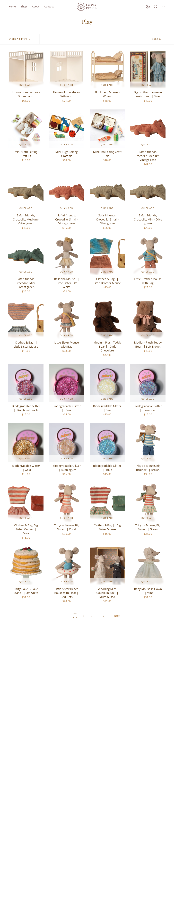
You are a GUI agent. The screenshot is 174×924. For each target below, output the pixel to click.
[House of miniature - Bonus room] (26, 69)
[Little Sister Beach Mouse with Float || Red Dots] (66, 566)
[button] (23, 7)
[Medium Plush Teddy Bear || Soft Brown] (148, 319)
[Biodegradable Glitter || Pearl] (107, 383)
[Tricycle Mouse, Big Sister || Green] (148, 502)
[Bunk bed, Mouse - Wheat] (107, 69)
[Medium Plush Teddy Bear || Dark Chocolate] (107, 319)
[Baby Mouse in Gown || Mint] (148, 566)
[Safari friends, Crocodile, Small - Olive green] (107, 192)
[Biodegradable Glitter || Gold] (26, 442)
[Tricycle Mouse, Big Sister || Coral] (66, 502)
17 (102, 615)
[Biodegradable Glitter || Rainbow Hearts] (26, 383)
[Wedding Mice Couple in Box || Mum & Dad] (107, 566)
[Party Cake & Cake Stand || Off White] (26, 566)
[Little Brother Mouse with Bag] (148, 256)
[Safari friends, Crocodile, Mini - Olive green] (148, 192)
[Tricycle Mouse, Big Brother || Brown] (148, 442)
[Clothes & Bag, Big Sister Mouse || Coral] (26, 502)
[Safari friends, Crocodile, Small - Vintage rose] (66, 192)
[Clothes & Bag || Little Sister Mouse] (26, 319)
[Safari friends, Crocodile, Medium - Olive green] (26, 192)
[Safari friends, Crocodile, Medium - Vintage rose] (148, 128)
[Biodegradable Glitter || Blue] (107, 442)
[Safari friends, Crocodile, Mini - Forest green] (26, 256)
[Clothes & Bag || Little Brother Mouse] (107, 256)
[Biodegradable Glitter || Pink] (66, 383)
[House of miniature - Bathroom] (66, 69)
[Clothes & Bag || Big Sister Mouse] (107, 502)
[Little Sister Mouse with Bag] (66, 319)
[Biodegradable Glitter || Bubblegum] (66, 442)
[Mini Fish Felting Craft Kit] (107, 128)
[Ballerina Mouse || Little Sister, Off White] (66, 256)
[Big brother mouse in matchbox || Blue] (148, 69)
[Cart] (163, 6)
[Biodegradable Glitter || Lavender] (148, 383)
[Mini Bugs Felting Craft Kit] (66, 128)
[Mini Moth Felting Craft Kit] (26, 128)
